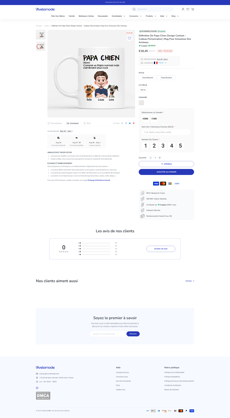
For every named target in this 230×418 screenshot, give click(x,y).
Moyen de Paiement (171, 390)
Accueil (38, 26)
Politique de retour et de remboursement (179, 381)
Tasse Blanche (147, 78)
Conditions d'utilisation (172, 385)
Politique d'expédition (172, 377)
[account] (183, 9)
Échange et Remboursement (99, 180)
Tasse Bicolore (166, 78)
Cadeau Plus (120, 390)
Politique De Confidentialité (174, 372)
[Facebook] (37, 388)
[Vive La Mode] (45, 9)
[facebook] (126, 123)
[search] (134, 9)
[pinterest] (133, 123)
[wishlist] (187, 9)
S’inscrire (133, 334)
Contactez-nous (122, 377)
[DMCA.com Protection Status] (43, 396)
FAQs (118, 385)
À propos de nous (122, 372)
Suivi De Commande (123, 381)
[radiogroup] (166, 119)
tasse (46, 26)
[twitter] (129, 123)
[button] (166, 113)
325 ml (143, 90)
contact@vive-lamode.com (49, 374)
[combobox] (152, 9)
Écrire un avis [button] (160, 249)
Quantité (142, 157)
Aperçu (168, 164)
